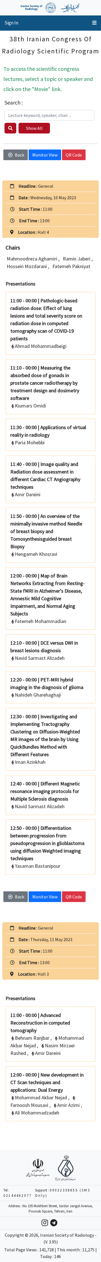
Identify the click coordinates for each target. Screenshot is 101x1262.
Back (19, 155)
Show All (34, 128)
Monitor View (45, 155)
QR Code (74, 155)
